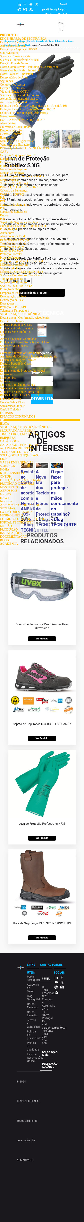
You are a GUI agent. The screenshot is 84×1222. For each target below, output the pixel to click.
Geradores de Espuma (13, 169)
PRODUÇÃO (9, 529)
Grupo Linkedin (32, 1013)
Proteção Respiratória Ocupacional (21, 261)
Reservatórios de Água (14, 77)
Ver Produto (42, 638)
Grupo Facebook (32, 1005)
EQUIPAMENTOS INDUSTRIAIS (22, 119)
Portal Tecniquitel (32, 978)
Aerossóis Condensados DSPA (19, 102)
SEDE (45, 978)
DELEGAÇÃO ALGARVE (47, 1065)
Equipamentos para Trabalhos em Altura (24, 342)
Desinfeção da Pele (12, 300)
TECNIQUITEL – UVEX (16, 451)
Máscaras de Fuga (11, 268)
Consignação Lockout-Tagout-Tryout (23, 225)
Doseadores (7, 303)
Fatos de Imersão (10, 398)
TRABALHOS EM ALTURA (19, 434)
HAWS (4, 497)
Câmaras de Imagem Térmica (18, 360)
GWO (4, 420)
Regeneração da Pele (13, 296)
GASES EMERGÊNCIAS (17, 462)
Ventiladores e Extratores (15, 144)
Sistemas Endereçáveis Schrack (19, 59)
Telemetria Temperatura (14, 310)
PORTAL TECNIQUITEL (17, 522)
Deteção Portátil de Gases (16, 324)
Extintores (6, 162)
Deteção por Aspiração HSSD (18, 49)
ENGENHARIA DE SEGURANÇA (23, 38)
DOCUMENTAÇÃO (13, 536)
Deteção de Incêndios (13, 42)
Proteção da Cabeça (12, 247)
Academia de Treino (32, 988)
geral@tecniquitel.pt (53, 9)
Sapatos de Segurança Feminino (19, 222)
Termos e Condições (32, 1023)
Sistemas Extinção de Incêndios (19, 95)
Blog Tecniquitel (32, 997)
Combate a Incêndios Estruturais (20, 353)
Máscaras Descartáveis (14, 264)
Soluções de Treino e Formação (19, 391)
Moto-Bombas (9, 179)
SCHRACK (7, 466)
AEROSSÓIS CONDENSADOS (21, 504)
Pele (2, 197)
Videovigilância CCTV (14, 91)
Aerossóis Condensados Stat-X (19, 98)
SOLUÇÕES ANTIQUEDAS (19, 455)
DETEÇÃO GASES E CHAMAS (21, 480)
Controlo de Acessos (12, 84)
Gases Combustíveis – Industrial (20, 70)
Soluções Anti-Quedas (14, 345)
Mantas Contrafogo (12, 172)
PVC (3, 201)
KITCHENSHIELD (12, 473)
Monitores (6, 381)
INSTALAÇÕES (11, 533)
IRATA (4, 423)
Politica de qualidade (32, 1046)
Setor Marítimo (9, 52)
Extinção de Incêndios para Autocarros (24, 112)
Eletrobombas (8, 367)
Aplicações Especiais (13, 45)
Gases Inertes (8, 116)
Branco (4, 215)
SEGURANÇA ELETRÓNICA (20, 314)
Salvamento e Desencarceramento (21, 388)
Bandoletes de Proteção (14, 240)
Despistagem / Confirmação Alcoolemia (24, 317)
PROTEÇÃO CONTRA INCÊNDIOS (24, 148)
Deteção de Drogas (12, 321)
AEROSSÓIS (8, 490)
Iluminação (7, 137)
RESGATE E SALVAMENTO (19, 395)
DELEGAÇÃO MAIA (47, 1054)
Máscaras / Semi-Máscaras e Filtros (21, 271)
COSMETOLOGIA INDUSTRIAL (22, 519)
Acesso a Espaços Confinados (18, 338)
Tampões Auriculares (13, 243)
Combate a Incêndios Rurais (17, 384)
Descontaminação (11, 130)
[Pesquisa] (61, 29)
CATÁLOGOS (9, 441)
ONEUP (5, 476)
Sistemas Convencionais (15, 56)
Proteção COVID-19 (13, 307)
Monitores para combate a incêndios (22, 176)
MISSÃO (6, 526)
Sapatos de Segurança (13, 211)
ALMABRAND (25, 1160)
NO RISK (6, 501)
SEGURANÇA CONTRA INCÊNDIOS (25, 427)
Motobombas (8, 377)
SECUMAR (7, 508)
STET (4, 349)
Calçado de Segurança (14, 190)
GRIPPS (5, 494)
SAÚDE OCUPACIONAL (17, 285)
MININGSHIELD (11, 515)
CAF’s (4, 151)
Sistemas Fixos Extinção (15, 183)
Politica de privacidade (32, 1035)
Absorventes (7, 123)
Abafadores (7, 232)
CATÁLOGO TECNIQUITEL (19, 444)
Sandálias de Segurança (14, 204)
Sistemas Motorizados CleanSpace (21, 275)
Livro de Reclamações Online (32, 1057)
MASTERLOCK (11, 487)
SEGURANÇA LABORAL (18, 430)
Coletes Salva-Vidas (12, 402)
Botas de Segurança (12, 194)
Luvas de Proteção (11, 250)
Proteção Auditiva (11, 229)
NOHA (4, 469)
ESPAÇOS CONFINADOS (17, 416)
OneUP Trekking (10, 409)
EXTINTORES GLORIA (16, 511)
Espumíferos (7, 158)
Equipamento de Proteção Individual (22, 370)
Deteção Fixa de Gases (14, 63)
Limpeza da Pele (10, 293)
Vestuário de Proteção (13, 282)
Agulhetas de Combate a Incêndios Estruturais (28, 356)
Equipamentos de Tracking (16, 328)
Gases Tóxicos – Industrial (16, 74)
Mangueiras (7, 374)
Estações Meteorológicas (15, 331)
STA (3, 335)
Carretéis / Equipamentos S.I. (18, 155)
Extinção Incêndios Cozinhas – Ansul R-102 (27, 109)
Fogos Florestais (10, 165)
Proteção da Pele (10, 289)
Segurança (6, 81)
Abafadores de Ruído (13, 236)
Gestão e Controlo (11, 134)
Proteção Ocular (10, 257)
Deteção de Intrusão (12, 88)
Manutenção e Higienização (17, 141)
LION (4, 459)
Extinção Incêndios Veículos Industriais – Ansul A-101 (33, 105)
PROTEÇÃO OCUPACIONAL (20, 187)
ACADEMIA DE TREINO (17, 448)
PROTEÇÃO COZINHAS (17, 483)
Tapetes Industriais (11, 278)
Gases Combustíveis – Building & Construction (29, 66)
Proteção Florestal (11, 254)
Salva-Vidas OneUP (12, 406)
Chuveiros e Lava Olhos (15, 127)
